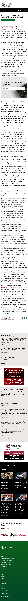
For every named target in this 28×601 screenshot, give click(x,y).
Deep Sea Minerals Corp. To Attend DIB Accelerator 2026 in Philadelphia (11, 402)
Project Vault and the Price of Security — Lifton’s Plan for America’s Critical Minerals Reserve (13, 349)
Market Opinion (4, 566)
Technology (3, 568)
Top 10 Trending (7, 335)
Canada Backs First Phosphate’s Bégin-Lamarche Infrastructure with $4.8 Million (13, 356)
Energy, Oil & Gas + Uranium (7, 560)
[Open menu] (2, 10)
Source (14, 26)
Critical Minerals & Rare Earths (8, 20)
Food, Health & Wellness (6, 562)
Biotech (2, 556)
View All (3, 363)
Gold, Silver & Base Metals (6, 564)
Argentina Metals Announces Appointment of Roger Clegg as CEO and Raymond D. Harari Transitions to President (12, 431)
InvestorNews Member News (12, 389)
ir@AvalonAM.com (13, 192)
